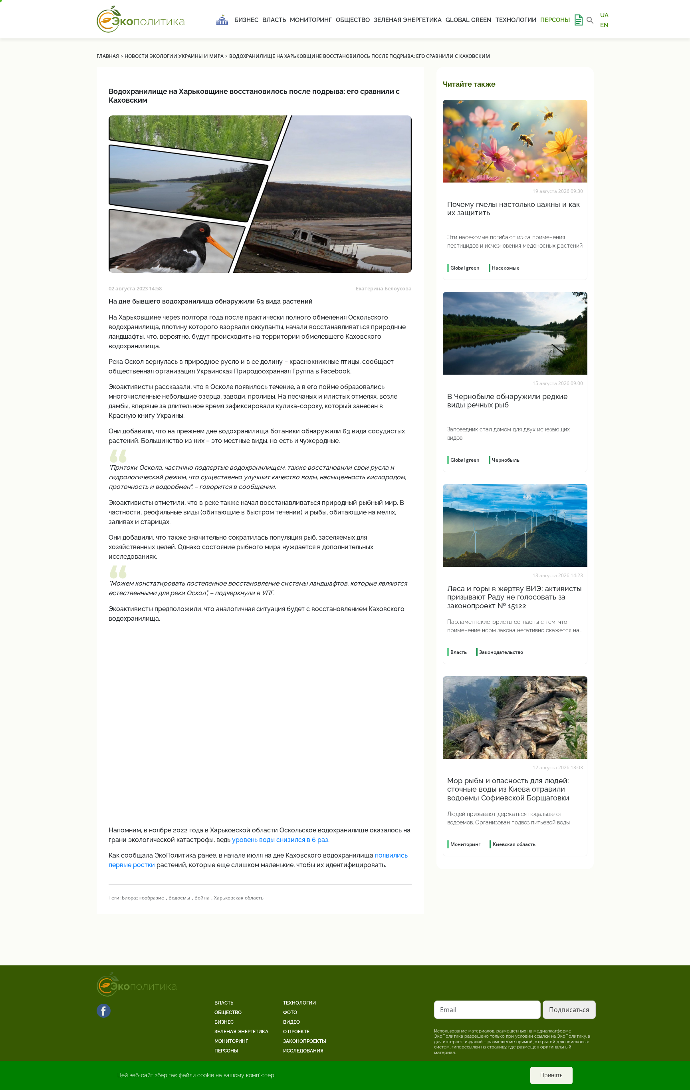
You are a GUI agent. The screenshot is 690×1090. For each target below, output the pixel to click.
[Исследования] (578, 20)
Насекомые (505, 267)
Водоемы (179, 897)
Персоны (555, 20)
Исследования (303, 1051)
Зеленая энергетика (408, 20)
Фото (290, 1012)
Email (448, 1010)
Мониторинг (311, 20)
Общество (353, 20)
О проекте (296, 1031)
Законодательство (501, 652)
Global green (469, 20)
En (604, 24)
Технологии (516, 20)
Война (202, 897)
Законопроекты (304, 1041)
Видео (291, 1022)
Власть (274, 20)
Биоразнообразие (143, 897)
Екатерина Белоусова (384, 288)
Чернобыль (505, 460)
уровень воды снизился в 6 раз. (279, 840)
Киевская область (514, 844)
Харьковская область (239, 897)
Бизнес (246, 20)
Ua (604, 15)
